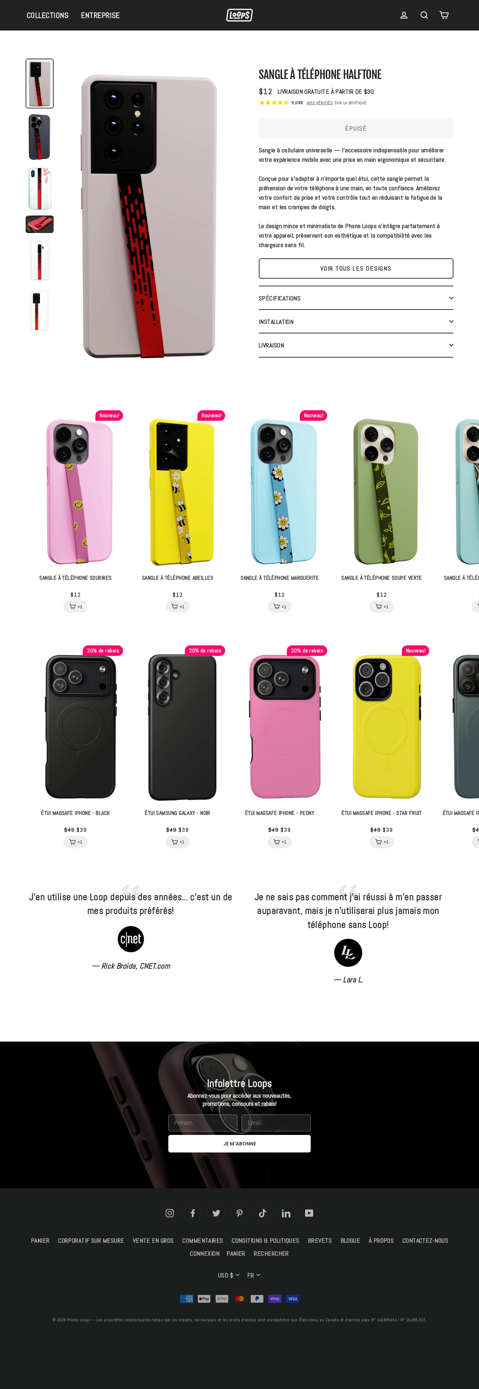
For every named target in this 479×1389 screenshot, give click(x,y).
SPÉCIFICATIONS (280, 298)
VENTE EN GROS (153, 1240)
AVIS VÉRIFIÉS (320, 103)
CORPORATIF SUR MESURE (91, 1240)
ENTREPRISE (100, 15)
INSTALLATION (276, 322)
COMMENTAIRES (202, 1240)
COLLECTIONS (48, 15)
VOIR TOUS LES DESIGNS (356, 268)
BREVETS (320, 1240)
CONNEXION (205, 1253)
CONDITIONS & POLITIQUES (265, 1240)
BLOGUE (350, 1240)
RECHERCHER (271, 1253)
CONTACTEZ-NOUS (425, 1240)
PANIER (40, 1240)
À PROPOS (381, 1240)
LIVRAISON (271, 345)
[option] (148, 216)
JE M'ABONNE (239, 1143)
